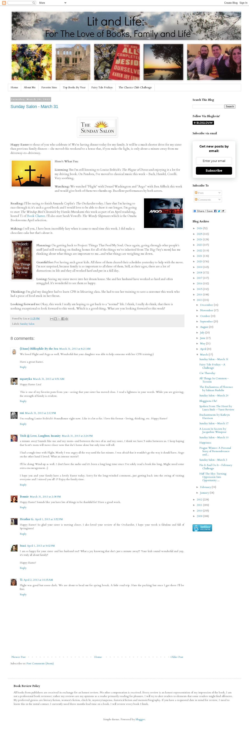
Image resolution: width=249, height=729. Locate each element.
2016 (200, 283)
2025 (200, 234)
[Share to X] (59, 319)
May (203, 343)
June (203, 338)
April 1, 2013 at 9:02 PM (41, 546)
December (207, 305)
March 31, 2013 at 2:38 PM (45, 496)
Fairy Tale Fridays (102, 87)
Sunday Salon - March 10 (213, 437)
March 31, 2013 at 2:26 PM (77, 436)
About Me (30, 87)
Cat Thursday (207, 373)
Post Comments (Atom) (40, 663)
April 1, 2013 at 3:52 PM (49, 519)
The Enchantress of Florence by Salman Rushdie (216, 388)
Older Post (177, 657)
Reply (23, 367)
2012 (200, 499)
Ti (21, 580)
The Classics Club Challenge (135, 87)
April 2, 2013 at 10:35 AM (38, 580)
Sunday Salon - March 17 (213, 423)
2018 (200, 272)
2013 (200, 300)
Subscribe (214, 170)
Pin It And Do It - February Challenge (215, 466)
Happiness (205, 442)
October (205, 316)
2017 (200, 278)
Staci (23, 546)
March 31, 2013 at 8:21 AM (75, 349)
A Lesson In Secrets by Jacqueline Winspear (212, 430)
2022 (200, 250)
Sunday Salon (27, 324)
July (202, 332)
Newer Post (18, 657)
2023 (200, 245)
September (207, 321)
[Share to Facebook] (63, 319)
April (203, 349)
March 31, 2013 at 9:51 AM (48, 379)
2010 (200, 511)
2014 (200, 294)
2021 (200, 256)
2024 (200, 239)
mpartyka (26, 379)
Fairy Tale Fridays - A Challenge (212, 366)
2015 (200, 289)
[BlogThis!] (55, 319)
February (206, 487)
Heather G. (27, 519)
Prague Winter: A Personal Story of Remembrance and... (215, 451)
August (204, 327)
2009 (200, 516)
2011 (200, 505)
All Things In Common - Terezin (214, 379)
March (204, 354)
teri (22, 413)
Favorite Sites (49, 87)
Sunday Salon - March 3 (213, 460)
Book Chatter (36, 216)
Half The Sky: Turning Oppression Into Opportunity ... (212, 477)
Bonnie (24, 496)
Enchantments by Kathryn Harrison (214, 416)
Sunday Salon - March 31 (34, 106)
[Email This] (52, 319)
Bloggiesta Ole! (208, 401)
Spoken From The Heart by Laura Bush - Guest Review (216, 407)
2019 (200, 267)
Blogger (140, 719)
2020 (200, 261)
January (205, 493)
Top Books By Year (74, 87)
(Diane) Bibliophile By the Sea (39, 349)
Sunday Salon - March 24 (213, 395)
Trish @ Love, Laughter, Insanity (40, 436)
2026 (200, 228)
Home (14, 87)
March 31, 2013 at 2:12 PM (40, 413)
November (207, 310)
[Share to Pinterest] (66, 319)
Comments (204, 199)
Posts (200, 193)
